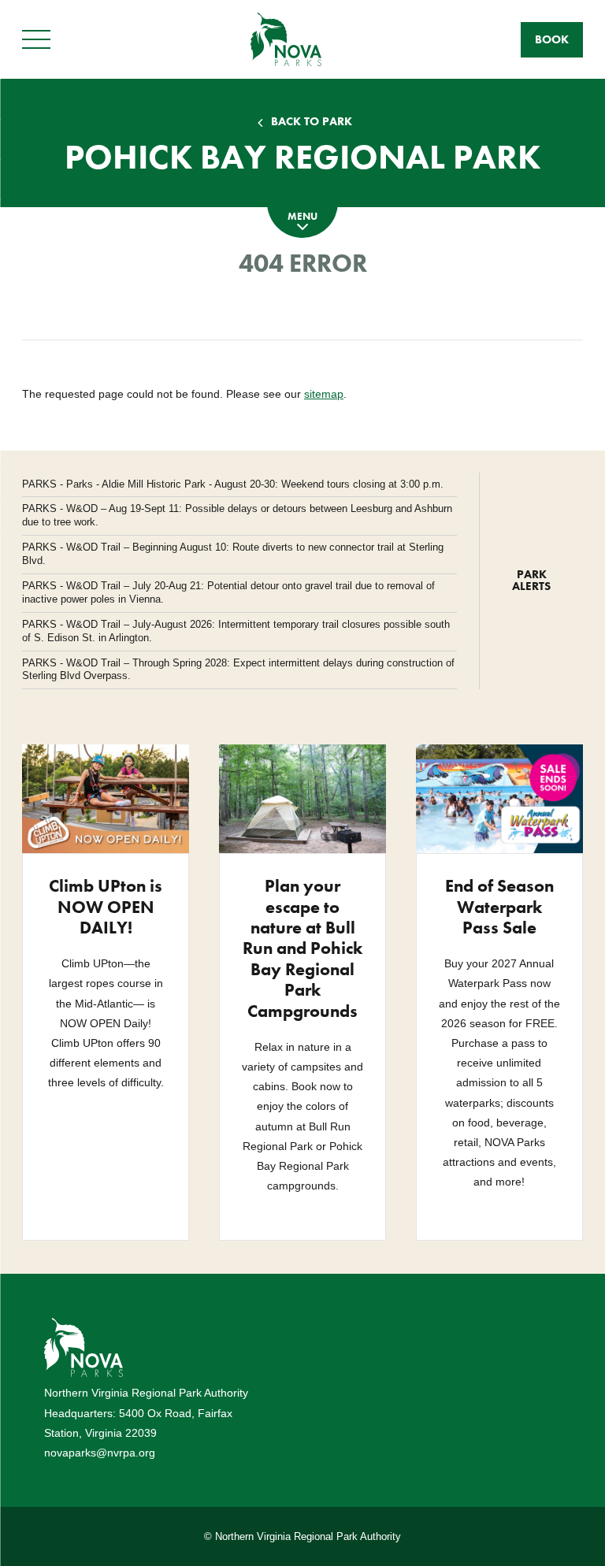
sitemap (323, 394)
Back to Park (311, 122)
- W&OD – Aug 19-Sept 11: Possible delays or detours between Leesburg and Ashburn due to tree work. (237, 515)
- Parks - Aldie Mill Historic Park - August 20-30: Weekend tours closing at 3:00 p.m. (233, 484)
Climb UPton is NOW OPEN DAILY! (105, 906)
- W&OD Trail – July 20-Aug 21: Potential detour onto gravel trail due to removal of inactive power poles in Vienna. (228, 592)
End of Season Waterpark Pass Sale (499, 906)
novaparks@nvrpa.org (99, 1452)
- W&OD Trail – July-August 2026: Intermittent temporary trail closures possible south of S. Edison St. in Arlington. (236, 631)
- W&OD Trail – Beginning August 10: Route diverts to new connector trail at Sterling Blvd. (233, 553)
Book (552, 39)
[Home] (286, 39)
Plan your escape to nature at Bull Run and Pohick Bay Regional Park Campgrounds (302, 948)
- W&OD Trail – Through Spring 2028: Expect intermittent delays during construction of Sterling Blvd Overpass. (238, 669)
